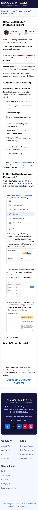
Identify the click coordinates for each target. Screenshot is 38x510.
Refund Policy (26, 454)
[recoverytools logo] (14, 4)
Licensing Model (8, 487)
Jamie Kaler (14, 34)
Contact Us (6, 450)
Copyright (6, 483)
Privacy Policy (26, 445)
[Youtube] (25, 426)
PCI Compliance (27, 450)
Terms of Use (26, 458)
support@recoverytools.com (20, 416)
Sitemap (5, 458)
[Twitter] (13, 426)
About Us (5, 445)
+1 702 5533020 (20, 420)
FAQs (3, 471)
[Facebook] (7, 426)
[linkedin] (20, 34)
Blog (3, 454)
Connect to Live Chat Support (19, 381)
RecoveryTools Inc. (25, 503)
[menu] (34, 4)
